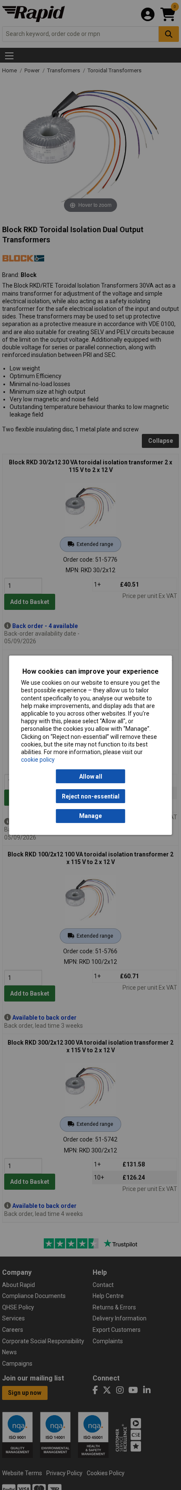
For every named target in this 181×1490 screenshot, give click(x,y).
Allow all (90, 776)
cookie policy (38, 759)
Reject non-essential (91, 796)
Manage (90, 815)
